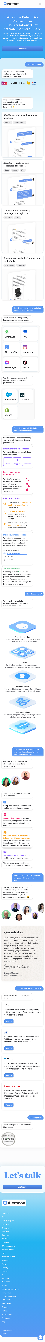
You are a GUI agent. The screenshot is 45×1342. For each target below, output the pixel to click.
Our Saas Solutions (9, 1297)
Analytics (5, 1260)
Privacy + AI (6, 1293)
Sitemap (5, 1271)
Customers (6, 1307)
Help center (6, 1303)
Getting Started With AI (10, 1289)
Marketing (5, 1224)
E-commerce (7, 1228)
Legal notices (7, 1330)
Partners (5, 1311)
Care (4, 1217)
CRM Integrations (8, 1246)
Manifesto (5, 1278)
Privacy (5, 1264)
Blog (3, 1322)
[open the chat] (40, 1337)
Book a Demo (7, 1314)
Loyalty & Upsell (8, 1221)
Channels (5, 1242)
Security (5, 1268)
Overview (5, 1235)
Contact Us (6, 1318)
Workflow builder (8, 1257)
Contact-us (22, 48)
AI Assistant (6, 1282)
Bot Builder (6, 1239)
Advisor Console (8, 1250)
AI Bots (4, 1285)
